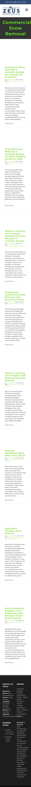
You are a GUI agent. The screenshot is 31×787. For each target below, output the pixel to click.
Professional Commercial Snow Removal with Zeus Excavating (15, 296)
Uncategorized (9, 539)
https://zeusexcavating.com (13, 716)
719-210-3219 (21, 2)
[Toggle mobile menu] (26, 9)
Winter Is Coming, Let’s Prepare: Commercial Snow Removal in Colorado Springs (15, 236)
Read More (9, 124)
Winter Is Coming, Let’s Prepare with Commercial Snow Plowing (15, 377)
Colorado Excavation (14, 245)
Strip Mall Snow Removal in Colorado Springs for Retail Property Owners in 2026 (15, 154)
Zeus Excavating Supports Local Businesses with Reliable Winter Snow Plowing (14, 613)
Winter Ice (7, 82)
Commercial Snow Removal (16, 81)
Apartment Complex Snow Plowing (13, 531)
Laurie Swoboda (11, 383)
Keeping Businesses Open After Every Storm (15, 453)
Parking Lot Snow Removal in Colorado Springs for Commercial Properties (15, 72)
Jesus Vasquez (10, 79)
